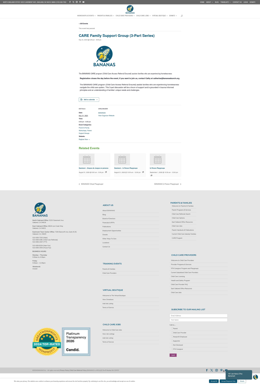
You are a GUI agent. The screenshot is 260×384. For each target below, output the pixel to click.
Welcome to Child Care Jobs (112, 330)
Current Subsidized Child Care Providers (184, 273)
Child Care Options (178, 218)
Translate (224, 2)
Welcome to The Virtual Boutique (114, 296)
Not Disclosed (178, 345)
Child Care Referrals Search (181, 214)
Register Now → (84, 139)
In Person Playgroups (157, 168)
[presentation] (87, 159)
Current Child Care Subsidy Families (184, 234)
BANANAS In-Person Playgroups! (166, 184)
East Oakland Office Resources (182, 222)
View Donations (107, 300)
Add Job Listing (107, 304)
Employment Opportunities (111, 231)
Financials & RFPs (108, 223)
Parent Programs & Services (181, 210)
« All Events (83, 23)
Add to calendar (89, 99)
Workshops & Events (85, 16)
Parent (175, 329)
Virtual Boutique (159, 16)
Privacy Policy (64, 370)
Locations (105, 243)
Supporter (176, 341)
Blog (217, 2)
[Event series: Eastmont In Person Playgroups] (143, 172)
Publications (106, 227)
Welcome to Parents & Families (182, 206)
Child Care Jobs (142, 16)
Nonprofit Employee (180, 337)
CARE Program (177, 238)
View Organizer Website (106, 115)
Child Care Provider (179, 333)
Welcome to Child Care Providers (182, 260)
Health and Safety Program (180, 281)
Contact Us (237, 2)
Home (202, 2)
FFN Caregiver (178, 349)
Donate (252, 2)
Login (246, 2)
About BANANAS (108, 211)
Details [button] (242, 381)
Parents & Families (104, 16)
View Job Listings (108, 334)
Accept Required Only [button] (228, 381)
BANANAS (102, 113)
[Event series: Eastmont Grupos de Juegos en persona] (106, 172)
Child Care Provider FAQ (179, 284)
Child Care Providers (124, 16)
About (208, 2)
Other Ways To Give (109, 239)
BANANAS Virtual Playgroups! (92, 184)
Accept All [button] (214, 381)
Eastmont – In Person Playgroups (126, 168)
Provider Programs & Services (181, 264)
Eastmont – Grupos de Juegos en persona (93, 168)
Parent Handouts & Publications (183, 230)
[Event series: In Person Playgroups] (151, 175)
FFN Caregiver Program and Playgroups (184, 268)
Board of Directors (108, 219)
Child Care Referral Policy (78, 370)
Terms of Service (108, 308)
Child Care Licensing (178, 276)
